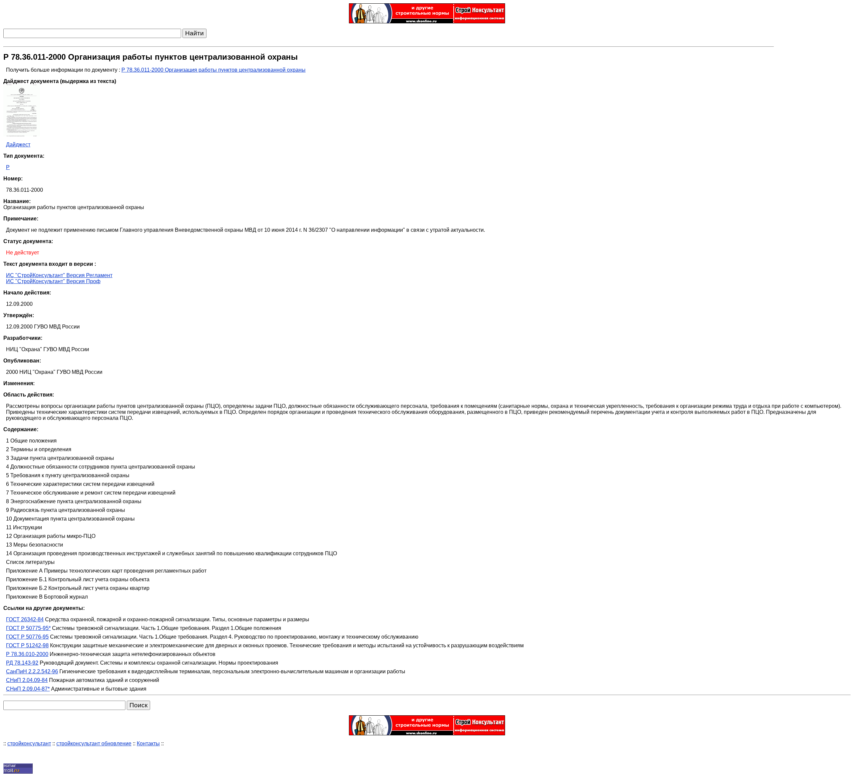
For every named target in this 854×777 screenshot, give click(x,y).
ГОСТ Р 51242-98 (27, 645)
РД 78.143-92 (22, 663)
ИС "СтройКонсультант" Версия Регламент (59, 275)
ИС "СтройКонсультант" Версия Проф (53, 281)
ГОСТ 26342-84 (25, 619)
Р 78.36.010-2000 (27, 654)
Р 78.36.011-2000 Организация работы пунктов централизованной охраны (213, 70)
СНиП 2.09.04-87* (28, 689)
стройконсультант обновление (93, 743)
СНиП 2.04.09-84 (27, 680)
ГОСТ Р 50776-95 (27, 637)
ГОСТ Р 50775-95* (28, 628)
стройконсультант (29, 743)
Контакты (148, 743)
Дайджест (18, 144)
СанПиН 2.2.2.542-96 (32, 671)
